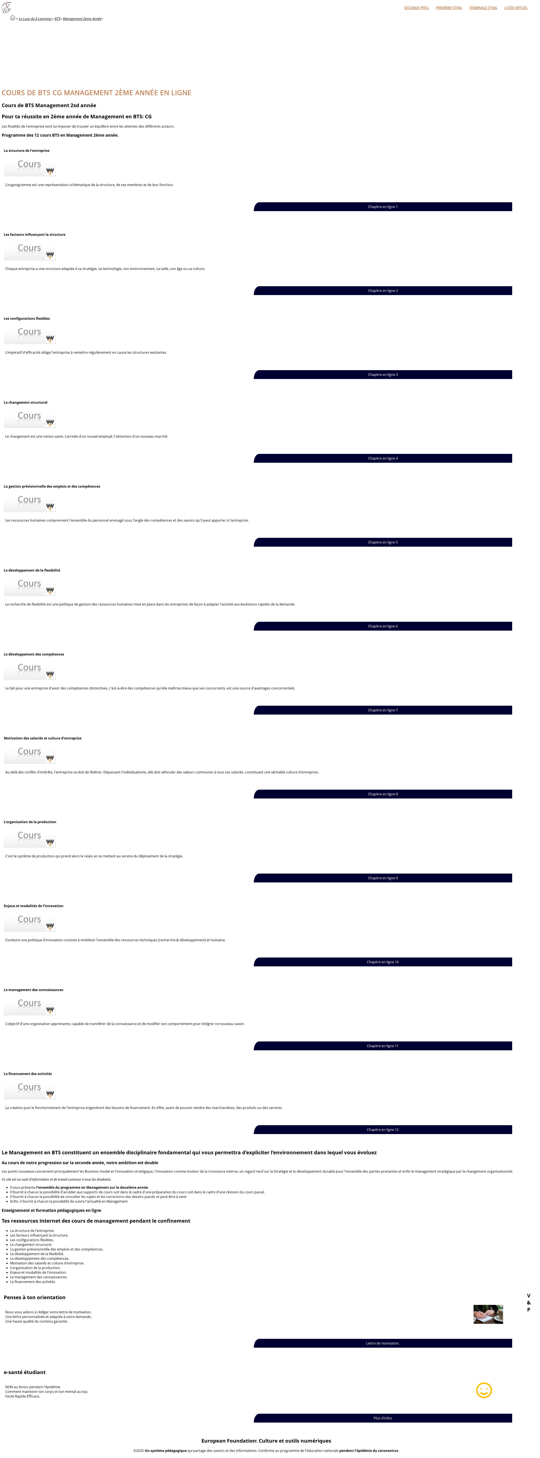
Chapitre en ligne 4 (383, 458)
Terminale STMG (483, 7)
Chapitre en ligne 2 (383, 290)
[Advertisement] (266, 54)
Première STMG (449, 7)
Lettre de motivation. (383, 1343)
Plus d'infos (383, 1418)
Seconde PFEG (416, 7)
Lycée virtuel (516, 7)
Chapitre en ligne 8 (383, 794)
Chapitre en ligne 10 (383, 962)
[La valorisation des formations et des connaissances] (12, 18)
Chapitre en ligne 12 (383, 1129)
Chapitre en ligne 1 (383, 206)
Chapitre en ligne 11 (383, 1046)
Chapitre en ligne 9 (383, 878)
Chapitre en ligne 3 (383, 374)
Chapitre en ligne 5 (383, 542)
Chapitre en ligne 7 (383, 710)
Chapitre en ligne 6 (383, 626)
